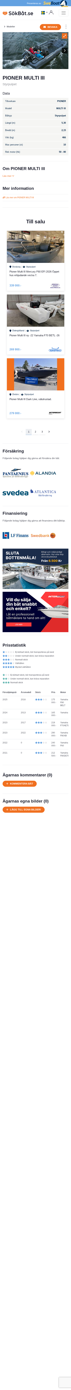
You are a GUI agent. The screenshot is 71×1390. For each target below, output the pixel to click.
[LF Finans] (15, 535)
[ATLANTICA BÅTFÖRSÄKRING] (43, 493)
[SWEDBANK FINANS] (43, 535)
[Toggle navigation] (63, 12)
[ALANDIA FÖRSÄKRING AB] (43, 473)
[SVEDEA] (15, 493)
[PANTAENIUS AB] (15, 473)
